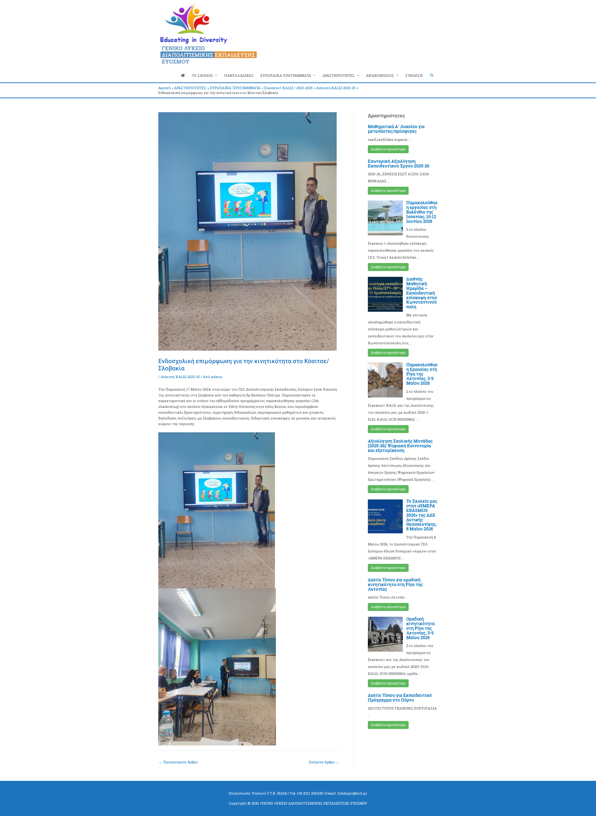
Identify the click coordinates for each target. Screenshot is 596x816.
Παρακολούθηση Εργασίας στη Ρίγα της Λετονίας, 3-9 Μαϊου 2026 (421, 374)
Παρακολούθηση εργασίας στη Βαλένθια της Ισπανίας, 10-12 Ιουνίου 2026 (421, 212)
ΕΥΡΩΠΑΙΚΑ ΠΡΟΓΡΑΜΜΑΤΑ (286, 75)
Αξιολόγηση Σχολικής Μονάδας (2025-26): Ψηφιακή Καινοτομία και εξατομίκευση (400, 445)
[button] (432, 75)
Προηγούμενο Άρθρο (178, 762)
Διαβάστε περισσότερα (388, 149)
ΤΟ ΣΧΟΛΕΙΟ (202, 75)
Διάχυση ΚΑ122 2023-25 (180, 376)
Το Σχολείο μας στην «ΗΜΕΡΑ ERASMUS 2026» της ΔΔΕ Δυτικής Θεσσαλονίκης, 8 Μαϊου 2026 (421, 515)
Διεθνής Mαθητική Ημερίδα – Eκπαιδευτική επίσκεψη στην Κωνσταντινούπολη (421, 292)
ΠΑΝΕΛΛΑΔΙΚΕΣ (239, 75)
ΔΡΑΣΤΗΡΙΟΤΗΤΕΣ (338, 75)
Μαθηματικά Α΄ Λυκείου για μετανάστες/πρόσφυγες (396, 129)
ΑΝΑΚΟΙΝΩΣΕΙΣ (380, 75)
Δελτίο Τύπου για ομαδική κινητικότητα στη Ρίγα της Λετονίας (395, 584)
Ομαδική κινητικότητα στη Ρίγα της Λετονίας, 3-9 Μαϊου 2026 (420, 628)
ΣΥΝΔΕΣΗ (414, 75)
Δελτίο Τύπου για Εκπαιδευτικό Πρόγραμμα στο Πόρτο (400, 697)
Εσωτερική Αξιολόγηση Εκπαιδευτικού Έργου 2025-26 (398, 163)
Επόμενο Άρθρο (324, 762)
